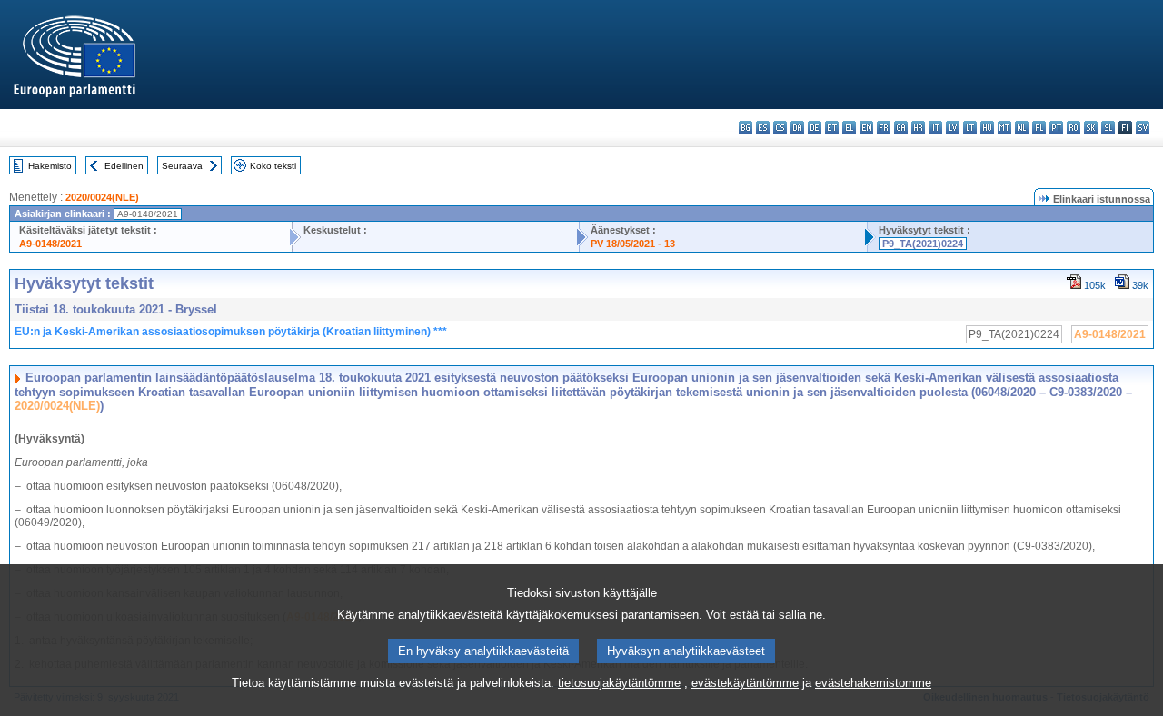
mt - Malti (1004, 127)
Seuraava (182, 166)
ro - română (1073, 127)
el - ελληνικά (849, 127)
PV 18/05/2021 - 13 (633, 243)
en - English (866, 127)
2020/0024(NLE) (102, 197)
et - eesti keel (832, 127)
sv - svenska (1142, 127)
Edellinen (124, 166)
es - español (763, 127)
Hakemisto (50, 166)
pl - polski (1039, 127)
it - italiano (935, 127)
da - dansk (797, 127)
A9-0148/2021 (50, 243)
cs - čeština (780, 127)
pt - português (1056, 127)
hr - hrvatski (918, 127)
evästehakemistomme (873, 683)
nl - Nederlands (1022, 127)
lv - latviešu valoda (952, 127)
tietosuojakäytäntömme (619, 683)
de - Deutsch (814, 127)
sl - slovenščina (1108, 127)
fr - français (883, 127)
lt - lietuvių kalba (970, 127)
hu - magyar (987, 127)
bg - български (745, 127)
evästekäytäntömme (745, 683)
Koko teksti (273, 166)
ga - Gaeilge (901, 127)
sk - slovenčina (1091, 127)
